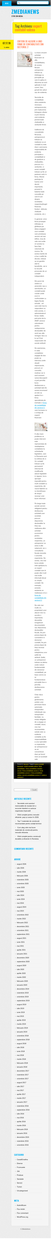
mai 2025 (20, 891)
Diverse (20, 1163)
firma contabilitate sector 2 (30, 770)
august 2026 (21, 864)
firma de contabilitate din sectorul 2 (41, 405)
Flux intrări (21, 1209)
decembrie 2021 (23, 926)
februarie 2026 (22, 876)
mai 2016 (20, 1118)
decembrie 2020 (23, 958)
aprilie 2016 (21, 1121)
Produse (20, 1175)
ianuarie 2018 (22, 1067)
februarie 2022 (22, 922)
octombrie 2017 (23, 1079)
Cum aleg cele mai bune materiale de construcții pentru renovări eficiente (26, 830)
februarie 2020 (22, 981)
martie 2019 (21, 1024)
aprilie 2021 (21, 950)
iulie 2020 (20, 969)
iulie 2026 (20, 868)
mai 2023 (20, 911)
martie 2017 (21, 1098)
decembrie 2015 (23, 1137)
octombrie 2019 (23, 997)
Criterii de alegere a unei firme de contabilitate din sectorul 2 (30, 44)
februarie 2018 (22, 1063)
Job (18, 1171)
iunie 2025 (21, 887)
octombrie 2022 (23, 915)
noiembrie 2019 (23, 993)
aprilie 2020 (21, 973)
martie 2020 (21, 977)
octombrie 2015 (23, 1145)
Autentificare (21, 1205)
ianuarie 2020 (22, 985)
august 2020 (21, 965)
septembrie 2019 (23, 1001)
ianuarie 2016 (22, 1133)
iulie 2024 (20, 895)
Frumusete (21, 1167)
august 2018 (21, 1043)
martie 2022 (21, 919)
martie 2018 (21, 1059)
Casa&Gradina (22, 1159)
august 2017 (21, 1082)
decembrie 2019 (23, 989)
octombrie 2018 (23, 1036)
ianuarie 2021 (22, 954)
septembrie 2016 (23, 1110)
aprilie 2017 (21, 1094)
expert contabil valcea (31, 766)
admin (7, 47)
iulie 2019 (20, 1008)
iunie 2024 (21, 899)
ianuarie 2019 (22, 1032)
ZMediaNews (25, 11)
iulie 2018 (20, 1047)
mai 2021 (20, 946)
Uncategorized (22, 1191)
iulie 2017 (20, 1086)
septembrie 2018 (23, 1040)
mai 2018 (20, 1055)
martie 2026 (21, 872)
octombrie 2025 (23, 883)
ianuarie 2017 (22, 1102)
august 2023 (21, 907)
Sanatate (20, 1179)
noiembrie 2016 (23, 1106)
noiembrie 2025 (23, 880)
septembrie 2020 (23, 961)
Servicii (25, 764)
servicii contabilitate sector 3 (31, 775)
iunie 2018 (21, 1051)
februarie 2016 (22, 1129)
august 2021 (21, 938)
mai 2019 (20, 1016)
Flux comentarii (22, 1213)
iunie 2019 (21, 1012)
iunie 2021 (21, 942)
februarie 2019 (22, 1028)
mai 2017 (20, 1090)
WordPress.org (22, 1217)
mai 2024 (20, 903)
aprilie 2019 (21, 1020)
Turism (19, 1187)
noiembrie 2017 (23, 1075)
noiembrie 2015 (23, 1141)
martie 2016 (21, 1125)
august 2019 (21, 1004)
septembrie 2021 (23, 934)
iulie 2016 (20, 1114)
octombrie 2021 (23, 930)
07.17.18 (7, 43)
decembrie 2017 (23, 1071)
